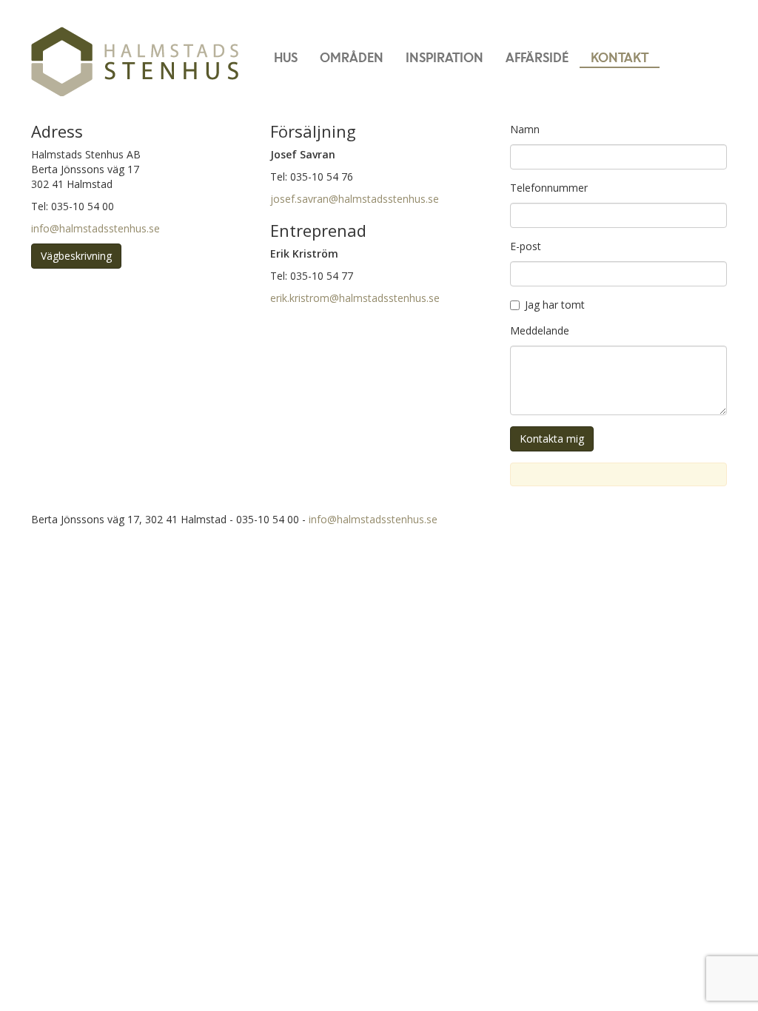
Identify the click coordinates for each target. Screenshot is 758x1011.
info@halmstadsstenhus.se (95, 228)
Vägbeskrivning (76, 256)
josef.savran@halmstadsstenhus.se (354, 199)
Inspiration (444, 56)
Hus (286, 56)
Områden (351, 56)
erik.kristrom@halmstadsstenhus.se (355, 298)
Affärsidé (537, 56)
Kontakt (619, 56)
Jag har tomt (555, 305)
